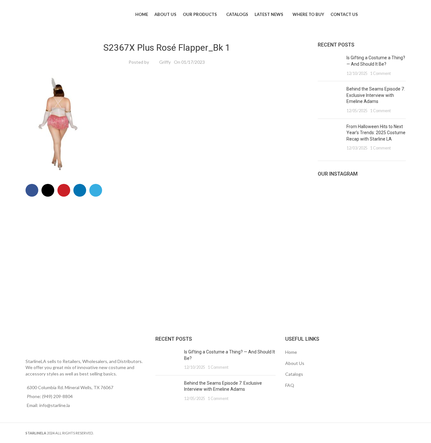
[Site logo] (51, 14)
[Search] (413, 14)
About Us (294, 363)
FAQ (289, 385)
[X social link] (47, 190)
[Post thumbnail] (330, 65)
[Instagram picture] (332, 208)
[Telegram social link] (95, 190)
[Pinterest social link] (63, 190)
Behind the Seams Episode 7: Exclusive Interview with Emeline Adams (375, 95)
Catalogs (294, 374)
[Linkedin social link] (79, 190)
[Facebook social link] (32, 190)
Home (291, 352)
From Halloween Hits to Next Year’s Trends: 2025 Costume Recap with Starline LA (375, 133)
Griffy (165, 62)
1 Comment (380, 73)
